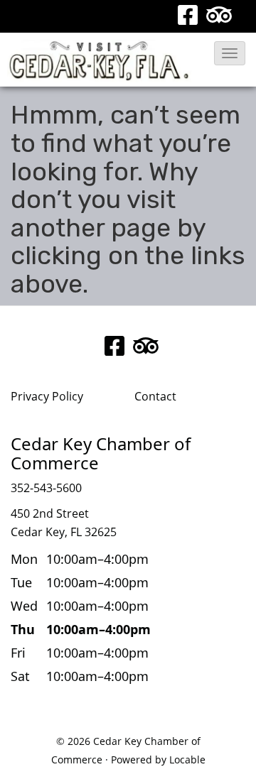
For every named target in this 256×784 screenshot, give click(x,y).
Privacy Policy (47, 396)
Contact (155, 396)
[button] (229, 53)
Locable (187, 759)
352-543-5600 (46, 488)
